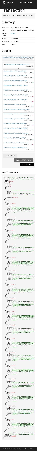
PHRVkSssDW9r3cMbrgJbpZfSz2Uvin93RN (15, 76)
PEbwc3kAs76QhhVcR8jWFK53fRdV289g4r (15, 80)
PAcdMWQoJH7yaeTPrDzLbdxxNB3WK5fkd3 (16, 114)
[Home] (8, 2)
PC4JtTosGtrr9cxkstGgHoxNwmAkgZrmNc (15, 123)
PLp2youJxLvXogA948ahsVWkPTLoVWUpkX (16, 95)
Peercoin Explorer (26, 2)
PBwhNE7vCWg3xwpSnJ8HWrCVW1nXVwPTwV (16, 119)
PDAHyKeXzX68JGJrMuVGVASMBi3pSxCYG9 (17, 64)
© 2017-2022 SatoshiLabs (12, 449)
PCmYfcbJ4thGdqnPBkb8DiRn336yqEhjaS (15, 147)
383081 (13, 33)
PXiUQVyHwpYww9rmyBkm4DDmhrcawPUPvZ (16, 142)
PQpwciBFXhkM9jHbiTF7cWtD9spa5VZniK (15, 104)
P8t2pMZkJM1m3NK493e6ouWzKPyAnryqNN (16, 133)
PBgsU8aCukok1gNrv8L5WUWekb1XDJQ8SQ (16, 85)
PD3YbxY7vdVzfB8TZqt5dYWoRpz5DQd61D (16, 128)
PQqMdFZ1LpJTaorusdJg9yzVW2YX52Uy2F (15, 90)
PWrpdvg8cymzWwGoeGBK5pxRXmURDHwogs (16, 109)
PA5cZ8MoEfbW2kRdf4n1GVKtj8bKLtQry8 (15, 71)
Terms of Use (29, 449)
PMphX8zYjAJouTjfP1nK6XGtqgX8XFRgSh (15, 138)
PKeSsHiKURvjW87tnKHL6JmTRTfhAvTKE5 (15, 99)
